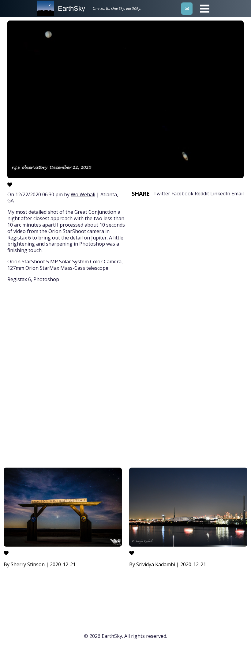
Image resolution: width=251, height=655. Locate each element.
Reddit (202, 193)
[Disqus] (125, 376)
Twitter (161, 193)
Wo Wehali (83, 194)
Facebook (182, 193)
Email (237, 193)
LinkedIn (220, 193)
